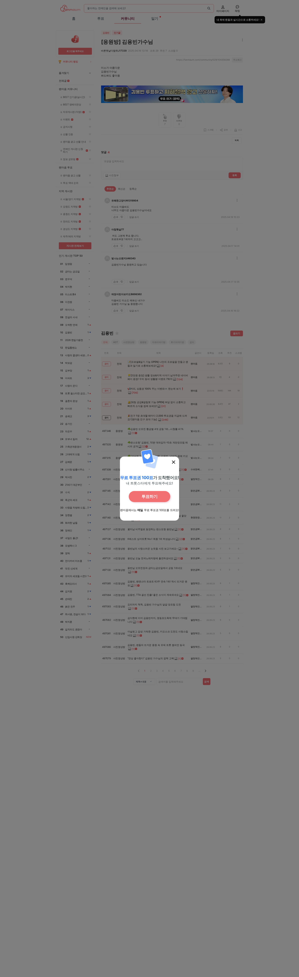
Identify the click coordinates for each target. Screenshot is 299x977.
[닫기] (173, 462)
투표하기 (149, 496)
